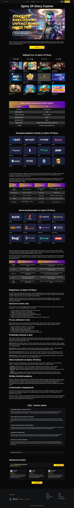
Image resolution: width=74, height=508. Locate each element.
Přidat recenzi (58, 465)
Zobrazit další (37, 482)
